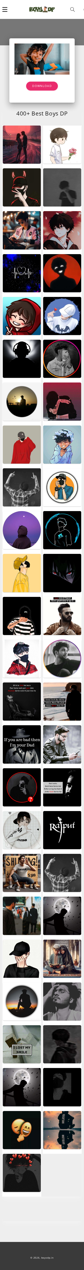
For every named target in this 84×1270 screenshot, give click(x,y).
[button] (5, 9)
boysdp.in (47, 1257)
